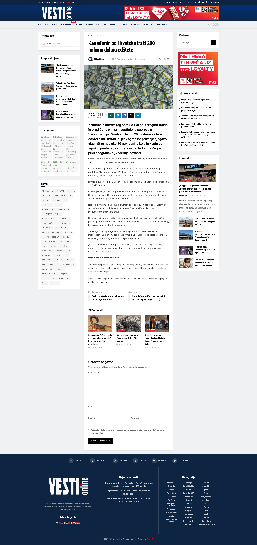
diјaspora (54, 283)
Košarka (66, 237)
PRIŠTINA (46, 255)
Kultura (123, 24)
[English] (62, 523)
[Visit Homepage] (56, 13)
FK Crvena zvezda (59, 200)
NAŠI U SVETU (64, 241)
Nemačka (189, 514)
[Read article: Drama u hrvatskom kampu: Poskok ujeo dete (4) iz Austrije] (128, 323)
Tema (206, 507)
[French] (64, 523)
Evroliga (45, 200)
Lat (69, 2)
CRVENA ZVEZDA (60, 195)
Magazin (148, 24)
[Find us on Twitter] (195, 2)
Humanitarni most (49, 218)
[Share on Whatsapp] (111, 115)
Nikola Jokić (47, 251)
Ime (90, 406)
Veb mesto (135, 418)
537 (206, 195)
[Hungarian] (69, 523)
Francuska (171, 509)
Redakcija (99, 59)
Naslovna (43, 24)
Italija (188, 490)
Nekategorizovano (207, 524)
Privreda (189, 524)
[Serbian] (76, 523)
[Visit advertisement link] (171, 13)
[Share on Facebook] (124, 115)
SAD (68, 278)
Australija (71, 191)
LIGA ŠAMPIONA (48, 241)
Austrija (171, 486)
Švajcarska (206, 497)
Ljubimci (189, 507)
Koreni (135, 24)
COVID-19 (46, 195)
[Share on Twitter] (131, 115)
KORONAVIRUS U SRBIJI (52, 232)
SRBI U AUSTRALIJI (50, 260)
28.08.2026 (194, 195)
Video (206, 517)
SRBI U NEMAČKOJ (49, 265)
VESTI (44, 269)
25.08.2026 (93, 348)
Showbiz (206, 486)
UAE (206, 510)
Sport (113, 24)
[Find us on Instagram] (192, 2)
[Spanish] (79, 523)
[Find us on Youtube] (203, 2)
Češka (171, 490)
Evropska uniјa (48, 278)
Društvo (171, 500)
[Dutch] (60, 523)
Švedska (206, 500)
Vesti (79, 24)
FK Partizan (47, 205)
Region (106, 36)
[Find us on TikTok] (199, 2)
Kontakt (62, 2)
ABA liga (45, 191)
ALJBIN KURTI (58, 191)
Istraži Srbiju (188, 486)
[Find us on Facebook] (188, 2)
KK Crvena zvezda (62, 223)
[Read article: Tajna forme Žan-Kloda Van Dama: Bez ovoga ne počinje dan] (47, 87)
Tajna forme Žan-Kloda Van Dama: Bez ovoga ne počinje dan (66, 86)
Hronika (171, 516)
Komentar (93, 372)
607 (101, 348)
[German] (67, 523)
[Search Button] (208, 24)
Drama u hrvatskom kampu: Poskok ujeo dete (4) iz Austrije (128, 338)
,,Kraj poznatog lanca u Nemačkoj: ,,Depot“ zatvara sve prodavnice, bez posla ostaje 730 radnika (66, 71)
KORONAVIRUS (61, 228)
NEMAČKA (63, 246)
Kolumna (162, 24)
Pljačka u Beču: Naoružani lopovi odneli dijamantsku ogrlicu (66, 114)
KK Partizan (47, 228)
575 (157, 348)
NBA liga (52, 246)
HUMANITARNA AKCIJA (51, 214)
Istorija (189, 483)
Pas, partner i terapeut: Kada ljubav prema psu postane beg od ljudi (204, 263)
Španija (206, 490)
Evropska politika (96, 24)
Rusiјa (60, 278)
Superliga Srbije (67, 265)
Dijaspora (66, 24)
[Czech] (57, 523)
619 (129, 345)
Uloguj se (215, 2)
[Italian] (72, 523)
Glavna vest (186, 180)
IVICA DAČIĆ (47, 223)
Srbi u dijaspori (67, 260)
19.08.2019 (111, 59)
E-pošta (92, 418)
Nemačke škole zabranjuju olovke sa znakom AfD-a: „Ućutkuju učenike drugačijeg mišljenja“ (198, 134)
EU (71, 195)
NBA (44, 246)
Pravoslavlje (188, 521)
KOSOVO (68, 232)
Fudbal (58, 205)
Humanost (65, 218)
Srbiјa (44, 283)
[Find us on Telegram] (206, 2)
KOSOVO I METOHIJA (50, 237)
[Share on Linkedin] (138, 115)
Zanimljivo (206, 521)
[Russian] (74, 523)
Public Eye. (151, 539)
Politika (188, 517)
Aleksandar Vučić (49, 274)
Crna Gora (151, 330)
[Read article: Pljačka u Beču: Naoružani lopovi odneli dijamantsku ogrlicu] (47, 115)
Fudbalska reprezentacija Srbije (55, 209)
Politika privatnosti (52, 2)
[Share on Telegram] (118, 115)
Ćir (73, 2)
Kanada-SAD (188, 493)
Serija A (56, 255)
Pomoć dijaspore (63, 251)
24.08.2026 (121, 345)
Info (54, 24)
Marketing (41, 2)
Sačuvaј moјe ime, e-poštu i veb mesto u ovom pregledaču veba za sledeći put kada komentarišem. (127, 431)
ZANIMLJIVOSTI (56, 269)
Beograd (63, 274)
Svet (206, 504)
